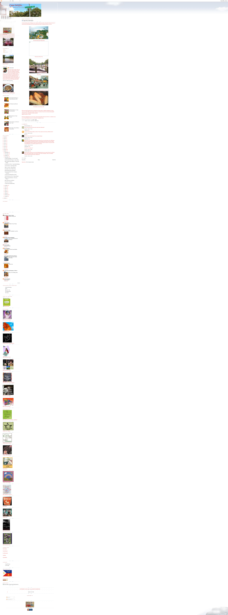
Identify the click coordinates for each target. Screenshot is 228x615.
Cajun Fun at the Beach (28, 20)
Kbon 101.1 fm (7, 290)
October (6, 155)
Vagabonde (26, 138)
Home (39, 159)
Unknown (26, 130)
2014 (5, 143)
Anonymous (26, 146)
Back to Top (31, 591)
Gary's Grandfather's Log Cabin (13, 231)
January (6, 196)
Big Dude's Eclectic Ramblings (9, 237)
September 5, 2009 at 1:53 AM (28, 128)
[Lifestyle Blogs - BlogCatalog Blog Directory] (10, 584)
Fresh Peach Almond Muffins (13, 249)
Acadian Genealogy (8, 287)
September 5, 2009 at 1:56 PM (28, 149)
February (6, 194)
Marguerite (11, 67)
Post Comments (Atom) (30, 162)
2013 (5, 144)
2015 (5, 141)
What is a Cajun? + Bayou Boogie (10, 167)
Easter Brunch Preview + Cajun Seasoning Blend (13, 110)
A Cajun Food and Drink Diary (10, 183)
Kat (25, 134)
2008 (5, 198)
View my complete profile (8, 80)
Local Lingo (7, 565)
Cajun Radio (5, 557)
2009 (5, 151)
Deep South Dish (7, 263)
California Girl (27, 150)
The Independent (8, 291)
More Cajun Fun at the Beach (9, 180)
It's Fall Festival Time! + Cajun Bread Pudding (12, 164)
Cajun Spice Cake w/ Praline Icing (10, 168)
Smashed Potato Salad (7, 245)
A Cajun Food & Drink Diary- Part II (10, 174)
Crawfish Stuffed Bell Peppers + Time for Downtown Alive (13, 98)
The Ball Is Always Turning (13, 223)
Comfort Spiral (6, 222)
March (6, 193)
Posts (5, 50)
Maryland (36, 120)
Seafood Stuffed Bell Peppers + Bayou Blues (12, 159)
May (6, 190)
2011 (5, 147)
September (7, 157)
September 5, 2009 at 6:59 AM (28, 133)
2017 (5, 138)
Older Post (54, 159)
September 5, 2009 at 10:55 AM (28, 145)
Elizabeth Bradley (27, 125)
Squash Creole (11, 264)
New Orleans (5, 548)
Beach (26, 120)
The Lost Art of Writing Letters (13, 272)
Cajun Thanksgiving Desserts (13, 103)
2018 (5, 137)
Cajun (29, 120)
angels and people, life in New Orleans (10, 255)
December (6, 152)
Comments (6, 52)
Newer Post (23, 159)
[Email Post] (36, 119)
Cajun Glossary (7, 564)
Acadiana (4, 555)
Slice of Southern (7, 248)
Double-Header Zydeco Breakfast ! (10, 170)
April (6, 191)
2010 (5, 149)
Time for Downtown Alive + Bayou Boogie (11, 176)
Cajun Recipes (5, 551)
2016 (5, 140)
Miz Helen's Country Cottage (9, 215)
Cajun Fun (32, 120)
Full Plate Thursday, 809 (12, 216)
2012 (5, 146)
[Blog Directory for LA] (5, 580)
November (7, 153)
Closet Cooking (6, 244)
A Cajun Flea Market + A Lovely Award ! (11, 158)
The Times (7, 292)
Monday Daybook (6, 279)
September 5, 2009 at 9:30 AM (28, 137)
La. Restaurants (5, 553)
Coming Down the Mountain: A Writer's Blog (10, 271)
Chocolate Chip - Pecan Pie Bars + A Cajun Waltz (13, 128)
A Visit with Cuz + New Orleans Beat (11, 165)
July (6, 186)
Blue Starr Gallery (7, 230)
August (6, 185)
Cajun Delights (15, 5)
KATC (6, 288)
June (6, 188)
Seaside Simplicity (7, 278)
